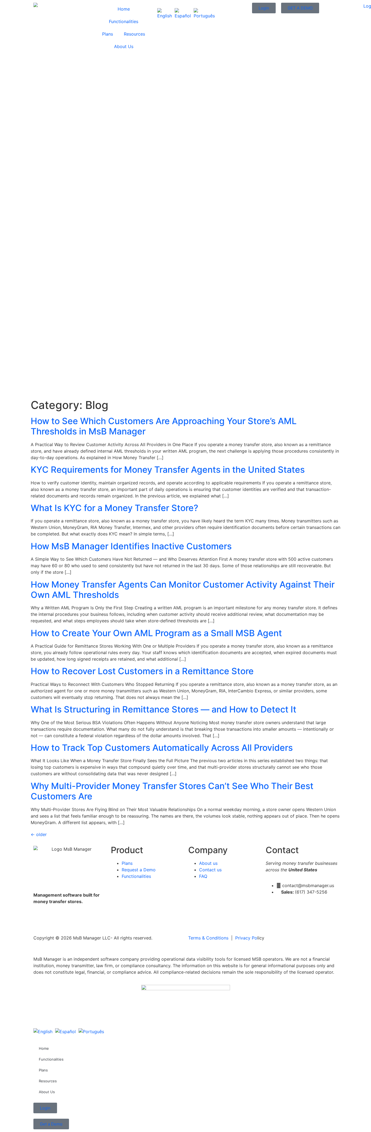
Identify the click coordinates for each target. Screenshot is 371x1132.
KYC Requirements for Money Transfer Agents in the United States (168, 469)
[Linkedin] (85, 921)
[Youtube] (70, 921)
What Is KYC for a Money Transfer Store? (114, 508)
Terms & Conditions (208, 938)
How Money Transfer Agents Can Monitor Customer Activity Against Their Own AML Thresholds (183, 589)
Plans (107, 34)
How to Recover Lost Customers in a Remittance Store (142, 671)
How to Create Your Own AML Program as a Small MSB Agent (156, 633)
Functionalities (123, 21)
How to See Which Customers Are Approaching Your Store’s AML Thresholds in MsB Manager (164, 426)
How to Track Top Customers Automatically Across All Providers (162, 747)
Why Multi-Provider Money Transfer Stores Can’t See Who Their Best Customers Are (172, 791)
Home (124, 9)
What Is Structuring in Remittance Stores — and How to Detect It (163, 709)
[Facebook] (40, 921)
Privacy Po (246, 938)
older (39, 834)
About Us (123, 46)
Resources (134, 34)
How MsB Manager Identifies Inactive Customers (131, 546)
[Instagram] (55, 921)
